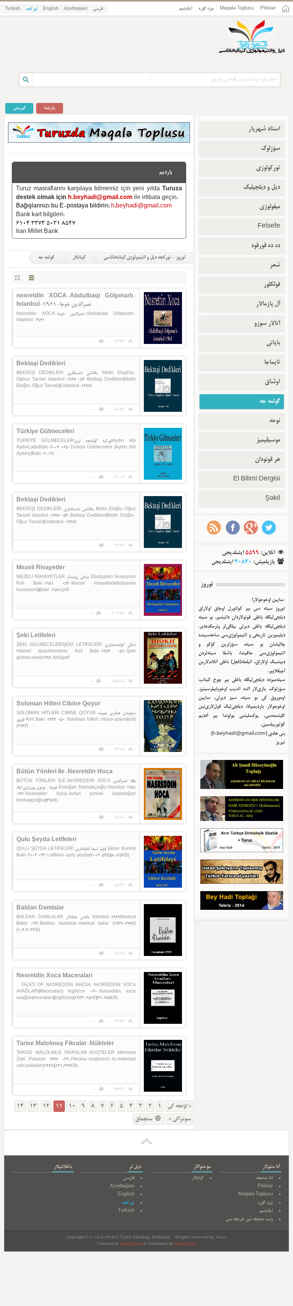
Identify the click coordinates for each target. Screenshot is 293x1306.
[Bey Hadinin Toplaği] (241, 902)
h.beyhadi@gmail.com (100, 198)
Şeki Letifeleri (35, 636)
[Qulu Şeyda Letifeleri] (163, 862)
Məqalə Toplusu (237, 8)
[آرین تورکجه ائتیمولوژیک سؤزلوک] (241, 842)
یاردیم (165, 172)
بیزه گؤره (206, 8)
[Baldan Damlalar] (163, 930)
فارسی (98, 9)
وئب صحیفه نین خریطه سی (249, 1219)
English (50, 9)
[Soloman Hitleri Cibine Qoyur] (163, 726)
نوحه (274, 421)
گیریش (19, 108)
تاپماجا (272, 362)
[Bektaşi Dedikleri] (163, 386)
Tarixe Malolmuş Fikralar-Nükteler (65, 1044)
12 (46, 1106)
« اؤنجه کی (179, 1106)
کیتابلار (78, 257)
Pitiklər (267, 8)
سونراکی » (180, 1119)
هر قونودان (267, 459)
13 (33, 1106)
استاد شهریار (264, 129)
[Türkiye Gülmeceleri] (163, 454)
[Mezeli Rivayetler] (163, 590)
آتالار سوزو (267, 323)
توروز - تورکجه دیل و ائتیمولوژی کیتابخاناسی (144, 257)
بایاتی (273, 343)
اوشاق (272, 382)
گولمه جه (46, 257)
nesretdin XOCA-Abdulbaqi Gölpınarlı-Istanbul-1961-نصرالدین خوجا (76, 300)
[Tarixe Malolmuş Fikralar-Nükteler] (163, 1066)
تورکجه (31, 9)
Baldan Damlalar (40, 908)
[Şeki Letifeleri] (163, 658)
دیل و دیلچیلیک (261, 187)
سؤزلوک (270, 148)
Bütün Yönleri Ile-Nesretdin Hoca (64, 772)
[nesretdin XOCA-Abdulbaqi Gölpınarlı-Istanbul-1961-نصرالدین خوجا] (163, 318)
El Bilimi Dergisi (256, 479)
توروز (207, 584)
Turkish (12, 9)
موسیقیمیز (268, 440)
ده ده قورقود (265, 246)
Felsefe (269, 226)
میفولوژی (269, 207)
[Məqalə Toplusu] (99, 141)
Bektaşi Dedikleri (40, 364)
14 (20, 1106)
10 (72, 1106)
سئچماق (144, 1119)
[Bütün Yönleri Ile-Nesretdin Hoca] (163, 794)
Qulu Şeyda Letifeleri (46, 840)
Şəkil (272, 498)
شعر (275, 265)
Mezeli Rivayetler (40, 568)
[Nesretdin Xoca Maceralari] (163, 998)
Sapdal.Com (131, 1244)
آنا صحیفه (264, 1178)
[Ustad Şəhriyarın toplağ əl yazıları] (241, 873)
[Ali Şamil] (241, 776)
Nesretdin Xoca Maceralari (54, 976)
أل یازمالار (268, 304)
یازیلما (49, 108)
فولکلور (272, 284)
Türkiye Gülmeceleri (45, 432)
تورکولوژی (268, 168)
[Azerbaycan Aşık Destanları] (241, 810)
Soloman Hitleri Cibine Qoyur (58, 704)
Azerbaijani (75, 9)
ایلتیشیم (185, 8)
